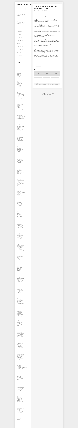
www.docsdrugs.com (19, 346)
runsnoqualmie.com (19, 345)
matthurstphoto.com (19, 390)
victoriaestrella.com (19, 289)
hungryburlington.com (19, 254)
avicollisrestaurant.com (20, 293)
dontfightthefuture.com (20, 140)
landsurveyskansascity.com (20, 342)
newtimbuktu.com (19, 86)
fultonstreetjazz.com (19, 120)
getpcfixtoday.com (19, 102)
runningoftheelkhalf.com (20, 334)
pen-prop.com (18, 330)
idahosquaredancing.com (20, 149)
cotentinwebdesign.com (20, 124)
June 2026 (18, 34)
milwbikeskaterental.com (20, 272)
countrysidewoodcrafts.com (20, 94)
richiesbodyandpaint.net (20, 76)
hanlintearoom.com (19, 398)
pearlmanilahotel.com (19, 106)
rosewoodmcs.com (19, 364)
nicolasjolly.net (18, 234)
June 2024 (18, 58)
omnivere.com (18, 84)
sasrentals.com (19, 171)
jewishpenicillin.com (19, 181)
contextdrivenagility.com (20, 247)
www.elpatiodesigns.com (20, 377)
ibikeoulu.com (18, 248)
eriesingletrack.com (19, 159)
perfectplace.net (19, 191)
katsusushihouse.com (19, 237)
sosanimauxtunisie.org (20, 109)
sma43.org (18, 352)
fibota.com (18, 379)
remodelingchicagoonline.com (21, 353)
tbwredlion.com (19, 384)
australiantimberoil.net (19, 128)
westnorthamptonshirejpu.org (20, 118)
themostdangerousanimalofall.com (21, 217)
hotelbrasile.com (19, 119)
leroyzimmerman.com (19, 402)
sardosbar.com (19, 152)
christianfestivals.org (19, 265)
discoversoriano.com (19, 210)
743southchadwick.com (20, 137)
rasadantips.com (19, 85)
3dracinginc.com (19, 215)
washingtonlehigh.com (20, 358)
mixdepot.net (18, 363)
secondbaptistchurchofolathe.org (21, 408)
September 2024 (19, 54)
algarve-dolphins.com (19, 267)
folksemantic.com (19, 151)
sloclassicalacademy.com (20, 221)
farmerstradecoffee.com (20, 319)
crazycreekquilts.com (19, 228)
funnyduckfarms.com (19, 399)
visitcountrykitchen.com (20, 266)
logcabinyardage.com (19, 320)
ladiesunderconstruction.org (20, 126)
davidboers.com (19, 321)
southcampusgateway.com (20, 114)
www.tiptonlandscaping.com (20, 355)
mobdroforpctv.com (19, 206)
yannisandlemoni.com (19, 156)
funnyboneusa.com (19, 281)
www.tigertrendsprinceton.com (21, 331)
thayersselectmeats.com (20, 311)
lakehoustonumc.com (19, 325)
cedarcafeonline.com (19, 81)
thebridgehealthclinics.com (20, 315)
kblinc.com (18, 158)
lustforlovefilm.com (19, 233)
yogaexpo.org (18, 194)
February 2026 (19, 37)
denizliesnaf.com (19, 302)
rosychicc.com (19, 201)
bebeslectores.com (19, 127)
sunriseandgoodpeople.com (20, 277)
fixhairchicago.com (19, 301)
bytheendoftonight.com (20, 203)
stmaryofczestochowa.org (20, 250)
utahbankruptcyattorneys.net (20, 146)
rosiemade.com (19, 161)
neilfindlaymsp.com (19, 292)
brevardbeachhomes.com (20, 135)
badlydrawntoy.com (19, 324)
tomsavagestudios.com (20, 182)
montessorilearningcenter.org (20, 387)
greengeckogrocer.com (20, 174)
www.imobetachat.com (20, 322)
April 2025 (18, 43)
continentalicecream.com (20, 227)
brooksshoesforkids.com (20, 310)
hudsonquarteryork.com (20, 378)
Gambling (45, 10)
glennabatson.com (19, 223)
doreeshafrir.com (19, 244)
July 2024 (18, 57)
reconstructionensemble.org (20, 283)
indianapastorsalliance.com (20, 298)
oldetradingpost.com (19, 125)
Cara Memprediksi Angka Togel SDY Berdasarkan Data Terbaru (38, 78)
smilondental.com (19, 169)
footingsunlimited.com (20, 344)
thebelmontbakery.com (20, 92)
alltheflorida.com (19, 391)
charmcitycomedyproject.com (20, 245)
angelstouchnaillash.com (20, 167)
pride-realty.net (18, 395)
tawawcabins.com (19, 150)
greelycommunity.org (19, 238)
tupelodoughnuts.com (19, 162)
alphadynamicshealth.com (20, 396)
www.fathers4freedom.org (20, 332)
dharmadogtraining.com (20, 411)
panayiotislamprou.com (20, 113)
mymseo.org (18, 409)
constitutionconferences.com (20, 303)
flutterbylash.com (19, 397)
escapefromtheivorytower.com (21, 136)
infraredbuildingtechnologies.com (21, 130)
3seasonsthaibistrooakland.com (21, 192)
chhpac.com (18, 410)
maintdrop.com (19, 107)
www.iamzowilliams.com (20, 368)
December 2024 (19, 49)
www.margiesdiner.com (20, 347)
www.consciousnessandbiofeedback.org (22, 367)
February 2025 (19, 46)
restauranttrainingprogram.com (21, 179)
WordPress (46, 94)
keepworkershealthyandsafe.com (21, 98)
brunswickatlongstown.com (20, 255)
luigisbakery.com (19, 359)
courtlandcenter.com (19, 291)
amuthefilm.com (19, 232)
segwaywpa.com (19, 313)
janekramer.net (18, 257)
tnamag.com (18, 309)
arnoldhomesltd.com (19, 141)
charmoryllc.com (19, 214)
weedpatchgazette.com (20, 157)
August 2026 (19, 31)
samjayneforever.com (19, 389)
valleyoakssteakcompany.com (21, 299)
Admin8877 (41, 10)
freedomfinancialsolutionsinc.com (21, 337)
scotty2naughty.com (19, 243)
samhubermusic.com (19, 418)
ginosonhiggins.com (19, 269)
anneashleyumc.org (19, 341)
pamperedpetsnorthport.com (20, 160)
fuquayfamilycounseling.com (20, 406)
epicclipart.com (19, 105)
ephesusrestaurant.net (19, 374)
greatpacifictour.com (19, 288)
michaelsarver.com (19, 173)
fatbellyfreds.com (19, 376)
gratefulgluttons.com (19, 205)
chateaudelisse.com (19, 115)
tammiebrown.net (19, 261)
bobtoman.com (19, 108)
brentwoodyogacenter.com (20, 354)
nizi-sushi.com (18, 258)
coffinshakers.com (19, 249)
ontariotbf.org (18, 96)
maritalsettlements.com (20, 271)
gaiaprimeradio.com (19, 260)
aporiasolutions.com (19, 312)
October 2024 (19, 52)
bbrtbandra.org (19, 103)
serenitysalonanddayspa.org (20, 80)
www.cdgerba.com (19, 380)
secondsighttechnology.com (20, 172)
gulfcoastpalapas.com (20, 314)
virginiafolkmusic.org (19, 185)
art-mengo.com (19, 259)
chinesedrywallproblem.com (20, 278)
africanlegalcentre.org (19, 236)
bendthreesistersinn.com (20, 279)
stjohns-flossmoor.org (20, 280)
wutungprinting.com (19, 270)
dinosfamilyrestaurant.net (20, 129)
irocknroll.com (18, 147)
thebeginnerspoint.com (20, 211)
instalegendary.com (19, 97)
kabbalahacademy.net (19, 168)
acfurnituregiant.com (19, 82)
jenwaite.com (18, 400)
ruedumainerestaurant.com (20, 239)
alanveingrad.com (19, 268)
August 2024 (19, 55)
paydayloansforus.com (20, 91)
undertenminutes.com (19, 83)
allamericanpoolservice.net (20, 180)
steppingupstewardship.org (20, 356)
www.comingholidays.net (20, 212)
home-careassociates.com (20, 195)
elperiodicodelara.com (19, 75)
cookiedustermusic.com (20, 282)
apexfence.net (18, 419)
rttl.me (17, 413)
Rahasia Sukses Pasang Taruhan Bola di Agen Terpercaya (55, 78)
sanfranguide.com (19, 213)
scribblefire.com (19, 193)
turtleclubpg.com (19, 287)
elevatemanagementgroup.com (21, 401)
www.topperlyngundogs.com (20, 333)
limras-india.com (19, 74)
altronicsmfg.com (19, 87)
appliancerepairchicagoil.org (20, 95)
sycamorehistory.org (19, 365)
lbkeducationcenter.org (20, 189)
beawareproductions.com (20, 246)
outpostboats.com (19, 202)
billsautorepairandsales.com (20, 385)
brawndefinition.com (19, 226)
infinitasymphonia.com (20, 235)
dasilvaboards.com (19, 222)
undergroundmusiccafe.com (20, 417)
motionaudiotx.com (19, 412)
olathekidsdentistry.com (20, 163)
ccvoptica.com (19, 357)
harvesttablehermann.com (20, 131)
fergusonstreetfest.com (20, 388)
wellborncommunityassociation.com (21, 116)
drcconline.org (18, 294)
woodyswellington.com (20, 375)
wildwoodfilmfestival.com (20, 117)
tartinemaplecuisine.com (20, 256)
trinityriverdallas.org (19, 190)
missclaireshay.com (19, 73)
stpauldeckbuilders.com (21, 4)
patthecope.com (19, 304)
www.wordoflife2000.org (20, 148)
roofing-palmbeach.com (20, 139)
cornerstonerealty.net (19, 366)
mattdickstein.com (19, 323)
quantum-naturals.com (20, 386)
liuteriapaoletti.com (19, 276)
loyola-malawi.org (19, 200)
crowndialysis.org (19, 178)
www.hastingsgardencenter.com (21, 369)
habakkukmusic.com (19, 326)
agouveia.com (18, 407)
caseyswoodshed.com (20, 300)
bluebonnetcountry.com (20, 104)
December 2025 (19, 40)
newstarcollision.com (19, 170)
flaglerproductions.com (20, 225)
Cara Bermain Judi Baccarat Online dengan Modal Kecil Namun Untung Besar (21, 18)
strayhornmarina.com (19, 224)
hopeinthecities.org (19, 204)
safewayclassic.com (19, 93)
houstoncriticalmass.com (20, 216)
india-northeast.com (19, 138)
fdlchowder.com (19, 348)
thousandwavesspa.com (20, 290)
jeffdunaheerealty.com (19, 335)
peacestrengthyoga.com (20, 336)
